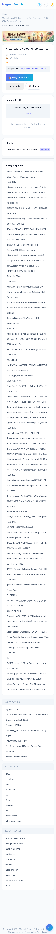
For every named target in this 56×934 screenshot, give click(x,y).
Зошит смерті (13, 297)
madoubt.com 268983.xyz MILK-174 (23, 433)
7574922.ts (12, 595)
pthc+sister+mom (13, 821)
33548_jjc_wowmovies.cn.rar (20, 375)
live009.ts (11, 354)
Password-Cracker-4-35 (18, 370)
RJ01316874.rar (14, 276)
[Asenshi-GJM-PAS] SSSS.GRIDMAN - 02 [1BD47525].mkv (28, 543)
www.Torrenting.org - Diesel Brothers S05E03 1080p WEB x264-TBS (28, 219)
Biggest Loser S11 (13, 709)
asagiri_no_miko (14, 611)
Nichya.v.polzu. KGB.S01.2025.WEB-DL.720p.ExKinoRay (28, 260)
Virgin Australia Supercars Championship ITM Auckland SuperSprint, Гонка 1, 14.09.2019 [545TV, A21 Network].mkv (28, 637)
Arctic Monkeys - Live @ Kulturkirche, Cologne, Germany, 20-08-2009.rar (28, 412)
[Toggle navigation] (27, 4)
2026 (8, 774)
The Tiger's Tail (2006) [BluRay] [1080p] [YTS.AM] (28, 386)
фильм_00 (10, 751)
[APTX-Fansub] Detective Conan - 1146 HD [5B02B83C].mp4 (28, 569)
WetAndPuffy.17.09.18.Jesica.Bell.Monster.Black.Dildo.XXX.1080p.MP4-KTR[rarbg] (28, 574)
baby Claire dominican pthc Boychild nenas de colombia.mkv (28, 307)
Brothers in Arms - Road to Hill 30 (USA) (25, 558)
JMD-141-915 (12, 626)
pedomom (10, 789)
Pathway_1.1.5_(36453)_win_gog (21, 250)
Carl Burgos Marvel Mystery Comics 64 (23, 746)
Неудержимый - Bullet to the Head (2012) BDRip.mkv (28, 459)
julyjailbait (10, 779)
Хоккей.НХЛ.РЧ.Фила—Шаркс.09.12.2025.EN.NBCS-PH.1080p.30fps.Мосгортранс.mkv (28, 485)
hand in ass (11, 875)
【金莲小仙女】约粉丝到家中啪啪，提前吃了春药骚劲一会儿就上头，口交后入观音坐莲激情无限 (28, 396)
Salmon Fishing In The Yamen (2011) (23, 318)
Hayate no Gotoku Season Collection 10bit (26, 292)
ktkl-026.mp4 (13, 323)
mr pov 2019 (11, 859)
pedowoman (11, 816)
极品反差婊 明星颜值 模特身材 (20, 527)
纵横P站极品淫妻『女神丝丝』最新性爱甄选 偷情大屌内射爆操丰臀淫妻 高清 (28, 454)
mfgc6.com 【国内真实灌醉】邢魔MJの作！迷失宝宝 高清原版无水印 (28, 621)
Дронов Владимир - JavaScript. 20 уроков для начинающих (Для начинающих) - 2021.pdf (28, 422)
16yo (8, 885)
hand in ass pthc (13, 849)
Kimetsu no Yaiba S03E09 (17, 720)
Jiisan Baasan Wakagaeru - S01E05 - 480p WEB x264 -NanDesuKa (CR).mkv (28, 632)
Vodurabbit (12, 328)
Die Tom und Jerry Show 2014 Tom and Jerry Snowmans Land (29, 714)
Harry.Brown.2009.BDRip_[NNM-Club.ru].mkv (27, 517)
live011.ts (11, 652)
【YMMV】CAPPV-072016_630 (21, 271)
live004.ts (11, 281)
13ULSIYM (11, 213)
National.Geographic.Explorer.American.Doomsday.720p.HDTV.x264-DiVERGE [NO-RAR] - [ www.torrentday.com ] (28, 234)
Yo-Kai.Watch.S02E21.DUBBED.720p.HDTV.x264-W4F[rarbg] (28, 365)
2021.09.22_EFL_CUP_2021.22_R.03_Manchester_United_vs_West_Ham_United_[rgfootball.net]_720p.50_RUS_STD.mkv (28, 339)
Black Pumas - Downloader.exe (21, 177)
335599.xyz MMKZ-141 (17, 224)
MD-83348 (12, 360)
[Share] (45, 4)
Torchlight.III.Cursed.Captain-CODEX (23, 647)
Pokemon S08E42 (14, 725)
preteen (9, 805)
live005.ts (11, 182)
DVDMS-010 (12, 391)
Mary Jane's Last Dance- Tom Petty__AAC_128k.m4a (28, 532)
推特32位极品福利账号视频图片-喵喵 (23, 266)
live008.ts (11, 579)
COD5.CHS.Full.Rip (15, 606)
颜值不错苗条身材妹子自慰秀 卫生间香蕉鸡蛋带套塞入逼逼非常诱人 (28, 501)
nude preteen (12, 870)
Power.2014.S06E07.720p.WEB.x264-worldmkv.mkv (28, 616)
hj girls (8, 735)
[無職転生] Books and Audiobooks (22, 245)
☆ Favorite (14, 86)
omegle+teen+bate (14, 843)
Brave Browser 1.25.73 (17, 511)
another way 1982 (15, 564)
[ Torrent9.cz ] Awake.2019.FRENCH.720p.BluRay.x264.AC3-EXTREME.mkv (28, 496)
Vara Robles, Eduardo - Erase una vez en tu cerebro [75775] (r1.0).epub (28, 443)
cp (7, 795)
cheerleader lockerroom (17, 756)
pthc (8, 784)
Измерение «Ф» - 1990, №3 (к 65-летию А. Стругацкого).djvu (28, 417)
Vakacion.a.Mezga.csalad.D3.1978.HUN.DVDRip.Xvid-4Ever (28, 302)
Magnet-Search (12, 4)
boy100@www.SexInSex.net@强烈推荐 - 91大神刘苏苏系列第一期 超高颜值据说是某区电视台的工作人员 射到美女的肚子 (28, 480)
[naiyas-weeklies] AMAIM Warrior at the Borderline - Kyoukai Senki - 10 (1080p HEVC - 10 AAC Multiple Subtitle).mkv (28, 585)
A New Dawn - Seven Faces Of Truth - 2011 (26, 402)
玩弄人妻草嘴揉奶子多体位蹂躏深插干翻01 (25, 286)
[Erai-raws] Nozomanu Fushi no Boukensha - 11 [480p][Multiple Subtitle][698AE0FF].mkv (28, 407)
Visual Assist (12, 590)
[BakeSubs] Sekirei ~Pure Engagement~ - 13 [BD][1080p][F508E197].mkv (28, 438)
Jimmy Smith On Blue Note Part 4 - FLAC (25, 642)
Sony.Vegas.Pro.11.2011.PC (18, 538)
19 (8, 658)
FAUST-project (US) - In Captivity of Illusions (27, 663)
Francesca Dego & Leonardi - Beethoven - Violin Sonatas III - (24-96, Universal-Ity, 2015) (28, 553)
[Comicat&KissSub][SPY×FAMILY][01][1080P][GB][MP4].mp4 (28, 229)
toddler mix (11, 854)
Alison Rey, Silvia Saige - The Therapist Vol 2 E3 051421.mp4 (28, 684)
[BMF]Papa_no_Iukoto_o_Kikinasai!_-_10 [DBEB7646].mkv (28, 464)
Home (4, 14)
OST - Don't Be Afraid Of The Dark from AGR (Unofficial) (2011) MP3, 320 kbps (28, 192)
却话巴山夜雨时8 (14, 381)
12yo (8, 800)
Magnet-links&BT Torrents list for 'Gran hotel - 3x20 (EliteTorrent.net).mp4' (25, 19)
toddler (9, 864)
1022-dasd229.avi (15, 344)
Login (28, 113)
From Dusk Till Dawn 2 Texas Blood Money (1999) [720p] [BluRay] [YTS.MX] (28, 198)
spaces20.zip (13, 506)
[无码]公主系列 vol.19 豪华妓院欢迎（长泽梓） (27, 449)
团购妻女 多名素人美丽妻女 (19, 548)
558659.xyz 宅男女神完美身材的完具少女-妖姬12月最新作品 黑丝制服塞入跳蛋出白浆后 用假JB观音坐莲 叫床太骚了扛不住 (28, 600)
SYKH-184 (11, 490)
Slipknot (10, 313)
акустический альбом (16, 838)
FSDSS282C (12, 203)
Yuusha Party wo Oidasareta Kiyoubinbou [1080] (28, 172)
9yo (7, 810)
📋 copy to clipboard (19, 77)
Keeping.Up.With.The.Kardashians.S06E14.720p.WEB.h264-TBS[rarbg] (28, 673)
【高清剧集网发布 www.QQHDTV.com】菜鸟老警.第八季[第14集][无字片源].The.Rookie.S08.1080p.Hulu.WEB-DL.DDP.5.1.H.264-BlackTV (28, 187)
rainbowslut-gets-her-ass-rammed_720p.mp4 (27, 334)
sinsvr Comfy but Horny (16, 741)
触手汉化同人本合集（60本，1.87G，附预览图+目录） (28, 208)
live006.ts (11, 428)
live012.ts (11, 475)
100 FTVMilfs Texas (16, 240)
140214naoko (13, 668)
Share (34, 86)
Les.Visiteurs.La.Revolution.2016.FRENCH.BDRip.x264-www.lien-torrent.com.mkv (28, 689)
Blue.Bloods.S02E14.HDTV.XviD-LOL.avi (24, 679)
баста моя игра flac (15, 880)
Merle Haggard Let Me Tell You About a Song (26, 730)
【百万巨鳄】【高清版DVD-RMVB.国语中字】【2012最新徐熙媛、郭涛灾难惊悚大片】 (28, 255)
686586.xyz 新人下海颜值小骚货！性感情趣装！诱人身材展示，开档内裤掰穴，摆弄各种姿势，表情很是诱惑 (28, 470)
